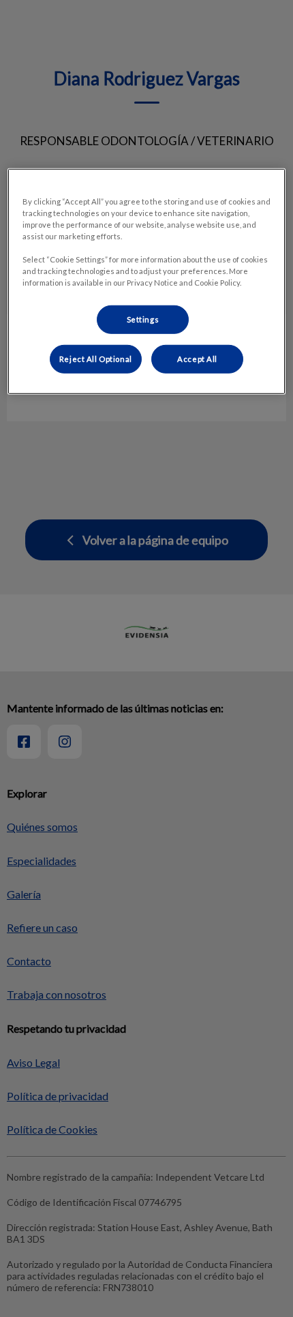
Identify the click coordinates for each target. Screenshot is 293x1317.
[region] (146, 281)
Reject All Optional (95, 358)
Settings (143, 319)
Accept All (197, 358)
